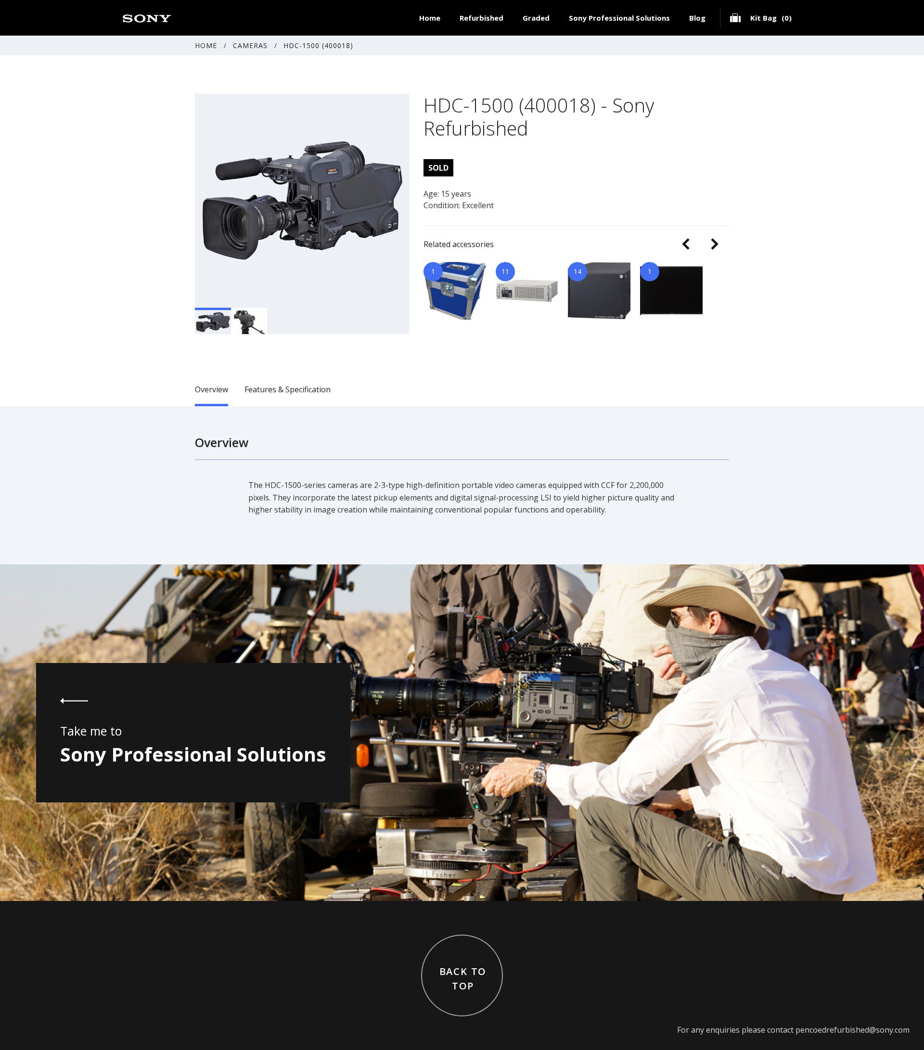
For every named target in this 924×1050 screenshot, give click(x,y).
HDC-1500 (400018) (318, 45)
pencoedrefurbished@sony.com (853, 1030)
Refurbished (481, 18)
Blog (697, 18)
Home (429, 18)
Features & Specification (287, 389)
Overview (211, 389)
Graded (536, 18)
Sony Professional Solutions (619, 18)
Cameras (250, 45)
